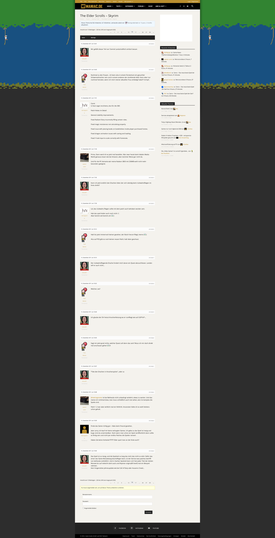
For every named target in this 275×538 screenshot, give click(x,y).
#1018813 (151, 149)
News (109, 6)
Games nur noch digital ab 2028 (171, 129)
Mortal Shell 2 (165, 109)
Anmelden (148, 512)
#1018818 (151, 283)
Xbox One (101, 1)
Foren (88, 19)
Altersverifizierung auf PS (169, 144)
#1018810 (151, 44)
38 (150, 32)
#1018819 (151, 312)
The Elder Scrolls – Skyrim (99, 15)
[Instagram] (184, 6)
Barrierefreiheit (151, 536)
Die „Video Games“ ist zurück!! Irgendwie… (174, 151)
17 (135, 32)
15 (128, 32)
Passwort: (85, 501)
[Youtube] (187, 6)
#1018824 (151, 451)
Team (133, 536)
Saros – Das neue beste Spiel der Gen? (181, 93)
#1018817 (151, 257)
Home (82, 19)
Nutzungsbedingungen (164, 536)
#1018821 (151, 366)
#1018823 (151, 420)
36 (143, 32)
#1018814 (151, 177)
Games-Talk (95, 19)
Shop (150, 6)
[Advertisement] (176, 28)
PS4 (85, 1)
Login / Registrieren (193, 1)
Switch (115, 1)
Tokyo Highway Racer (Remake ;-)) (172, 122)
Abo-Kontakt (191, 536)
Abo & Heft (160, 6)
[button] (192, 6)
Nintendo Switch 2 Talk (180, 66)
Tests (118, 6)
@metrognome (96, 397)
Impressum (126, 536)
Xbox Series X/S (92, 1)
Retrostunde (179, 59)
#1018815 (151, 203)
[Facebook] (180, 6)
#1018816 (151, 229)
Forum (141, 6)
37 (146, 32)
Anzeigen (176, 536)
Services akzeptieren (167, 115)
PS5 (81, 1)
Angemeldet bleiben (90, 508)
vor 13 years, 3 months (145, 23)
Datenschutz (140, 536)
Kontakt (183, 536)
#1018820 (151, 338)
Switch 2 (108, 1)
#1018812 (151, 98)
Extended (129, 6)
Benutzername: (87, 494)
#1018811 (151, 69)
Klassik (120, 1)
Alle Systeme (127, 1)
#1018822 (151, 392)
